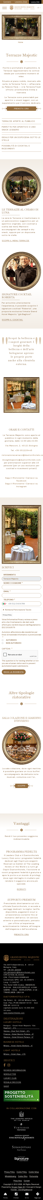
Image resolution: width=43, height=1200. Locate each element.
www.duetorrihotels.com (14, 1013)
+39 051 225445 (14, 970)
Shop (6, 1086)
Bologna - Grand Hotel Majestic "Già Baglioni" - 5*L (19, 1026)
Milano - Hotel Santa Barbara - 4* (18, 1045)
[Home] (22, 7)
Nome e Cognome (12, 583)
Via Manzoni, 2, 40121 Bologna (21, 445)
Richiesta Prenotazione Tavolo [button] (18, 609)
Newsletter (10, 1074)
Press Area (17, 1180)
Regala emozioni (12, 1082)
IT (38, 8)
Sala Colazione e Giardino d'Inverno (21, 719)
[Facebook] (5, 1065)
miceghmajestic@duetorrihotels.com (21, 460)
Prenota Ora (21, 934)
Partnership (33, 1176)
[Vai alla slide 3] (24, 37)
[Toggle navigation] (4, 7)
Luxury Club (35, 2)
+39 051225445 (23, 450)
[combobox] (4, 604)
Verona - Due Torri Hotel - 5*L (17, 1031)
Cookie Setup (34, 1172)
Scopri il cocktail (12, 320)
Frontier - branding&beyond (21, 1189)
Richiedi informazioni (15, 1070)
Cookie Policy (22, 1172)
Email (6, 591)
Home (20, 42)
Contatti (27, 1180)
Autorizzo (11, 640)
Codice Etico (22, 1176)
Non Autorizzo (13, 643)
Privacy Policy (7, 615)
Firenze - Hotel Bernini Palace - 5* (19, 1034)
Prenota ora (21, 108)
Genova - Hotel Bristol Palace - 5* (19, 1037)
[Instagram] (9, 1065)
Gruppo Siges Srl (18, 1187)
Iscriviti (21, 889)
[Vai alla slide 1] (18, 37)
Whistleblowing (10, 1176)
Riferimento (10, 574)
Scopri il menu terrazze (15, 240)
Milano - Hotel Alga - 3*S (15, 1054)
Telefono (8, 599)
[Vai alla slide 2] (21, 37)
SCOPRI (21, 785)
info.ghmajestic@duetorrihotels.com (19, 972)
